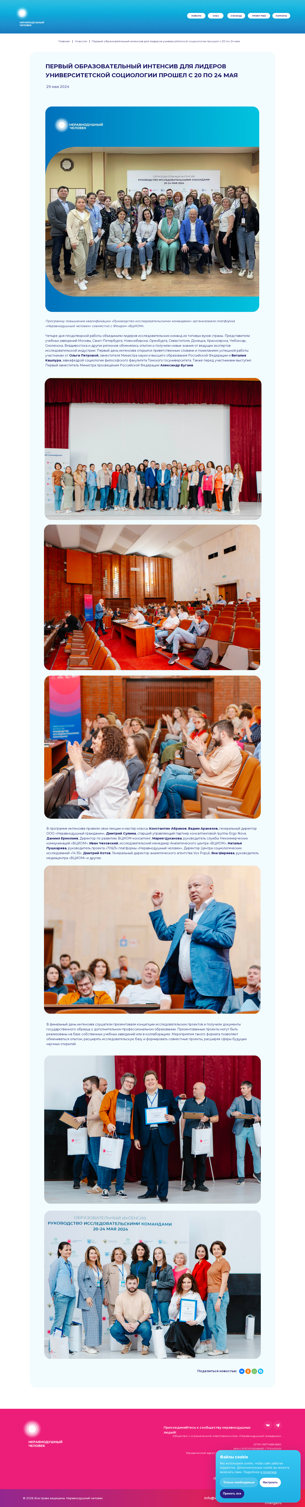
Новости (81, 41)
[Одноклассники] (248, 1371)
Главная (64, 41)
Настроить (270, 1482)
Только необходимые (239, 1482)
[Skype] (260, 1371)
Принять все (232, 1493)
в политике (269, 1472)
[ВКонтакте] (241, 1371)
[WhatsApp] (254, 1371)
